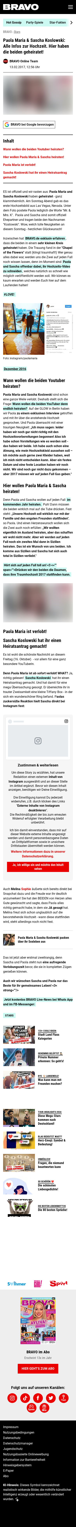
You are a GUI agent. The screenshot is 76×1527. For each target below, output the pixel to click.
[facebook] (38, 1398)
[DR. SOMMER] (16, 1284)
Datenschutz (11, 1438)
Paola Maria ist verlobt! (19, 165)
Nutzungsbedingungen (18, 1432)
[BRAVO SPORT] (59, 1284)
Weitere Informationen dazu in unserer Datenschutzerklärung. (38, 854)
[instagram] (12, 1398)
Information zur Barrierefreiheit (24, 1460)
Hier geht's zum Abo (38, 1368)
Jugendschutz (13, 1449)
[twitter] (51, 1398)
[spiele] (31, 1408)
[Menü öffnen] (70, 7)
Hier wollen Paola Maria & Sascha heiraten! (33, 157)
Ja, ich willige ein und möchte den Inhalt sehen (38, 867)
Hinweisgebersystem (17, 1465)
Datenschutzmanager (18, 1443)
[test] (64, 1398)
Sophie (26, 889)
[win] (44, 1408)
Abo (6, 1476)
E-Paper (8, 1470)
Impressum (11, 1427)
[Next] (69, 22)
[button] (38, 159)
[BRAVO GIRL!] (38, 1284)
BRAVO (7, 32)
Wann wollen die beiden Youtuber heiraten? (33, 149)
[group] (36, 22)
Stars (17, 32)
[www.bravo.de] (21, 7)
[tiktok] (25, 1398)
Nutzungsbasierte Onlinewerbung (26, 1454)
